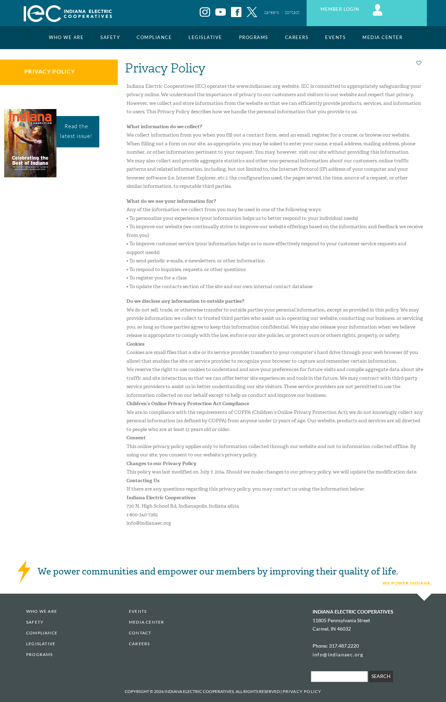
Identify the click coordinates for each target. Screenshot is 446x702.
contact (292, 12)
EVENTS (335, 37)
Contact (140, 632)
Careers (297, 37)
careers (271, 12)
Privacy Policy (49, 71)
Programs (253, 37)
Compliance (154, 37)
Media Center (382, 37)
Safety (110, 37)
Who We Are (66, 37)
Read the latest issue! (76, 131)
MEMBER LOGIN (341, 9)
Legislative (205, 37)
